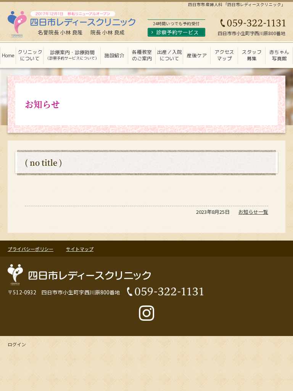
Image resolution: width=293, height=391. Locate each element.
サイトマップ (79, 249)
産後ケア (197, 55)
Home (8, 55)
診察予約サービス (177, 32)
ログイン (17, 344)
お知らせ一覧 (253, 211)
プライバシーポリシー (30, 249)
